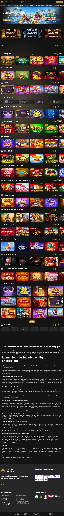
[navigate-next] (63, 5)
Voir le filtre (60, 45)
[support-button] (45, 2)
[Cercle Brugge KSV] (41, 497)
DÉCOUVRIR (7, 20)
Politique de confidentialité (26, 514)
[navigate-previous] (1, 5)
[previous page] (53, 53)
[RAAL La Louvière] (36, 497)
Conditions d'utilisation (17, 514)
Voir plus (32, 321)
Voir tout (60, 53)
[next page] (55, 53)
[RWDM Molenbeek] (45, 497)
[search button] (42, 2)
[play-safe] (8, 503)
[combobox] (60, 513)
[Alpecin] (54, 497)
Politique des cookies (36, 514)
